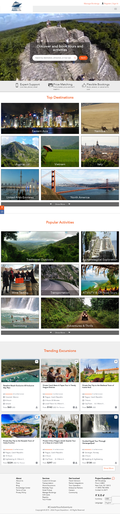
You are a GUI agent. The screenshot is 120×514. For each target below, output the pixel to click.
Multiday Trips (47, 488)
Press (18, 483)
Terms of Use (21, 490)
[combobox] (109, 502)
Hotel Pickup (47, 490)
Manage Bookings (49, 492)
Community (73, 492)
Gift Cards (46, 495)
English (108, 503)
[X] (99, 495)
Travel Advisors (74, 481)
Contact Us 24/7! (101, 490)
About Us (19, 481)
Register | (108, 3)
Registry (45, 497)
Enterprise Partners (76, 488)
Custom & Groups (49, 481)
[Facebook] (96, 495)
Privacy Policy (21, 492)
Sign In (115, 3)
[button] (2, 208)
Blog (18, 485)
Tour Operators (74, 485)
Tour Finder (46, 499)
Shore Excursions (48, 485)
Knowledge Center (23, 488)
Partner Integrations (76, 483)
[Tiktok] (103, 495)
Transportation (47, 483)
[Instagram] (101, 495)
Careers (72, 490)
